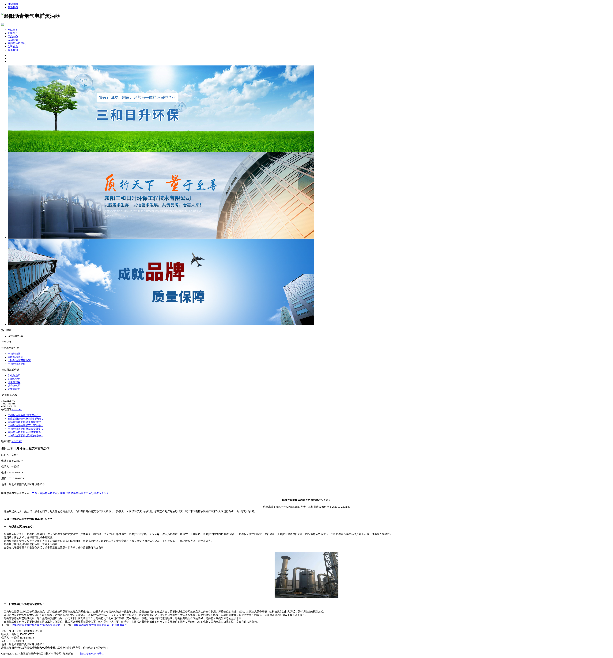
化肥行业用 (14, 379)
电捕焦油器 (14, 353)
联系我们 (13, 7)
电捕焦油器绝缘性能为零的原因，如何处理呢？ (100, 625)
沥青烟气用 (14, 385)
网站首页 (13, 29)
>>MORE (16, 409)
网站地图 (13, 4)
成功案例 (13, 39)
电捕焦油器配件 (17, 363)
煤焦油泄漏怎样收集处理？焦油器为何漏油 (35, 625)
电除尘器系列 (15, 357)
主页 (34, 493)
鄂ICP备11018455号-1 (92, 653)
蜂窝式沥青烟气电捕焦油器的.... (25, 418)
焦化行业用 (14, 375)
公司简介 (13, 33)
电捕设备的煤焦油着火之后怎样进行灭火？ (84, 493)
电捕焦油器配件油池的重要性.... (25, 432)
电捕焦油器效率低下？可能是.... (25, 425)
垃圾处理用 (14, 382)
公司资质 (13, 46)
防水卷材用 (14, 389)
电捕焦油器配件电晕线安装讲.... (25, 428)
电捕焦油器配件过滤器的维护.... (25, 435)
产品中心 (13, 36)
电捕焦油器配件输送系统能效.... (25, 422)
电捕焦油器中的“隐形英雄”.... (24, 415)
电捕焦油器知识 (17, 43)
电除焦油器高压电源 (19, 360)
